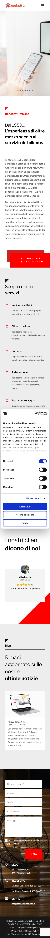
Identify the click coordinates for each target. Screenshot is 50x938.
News (22, 724)
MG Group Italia (35, 934)
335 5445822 (38, 891)
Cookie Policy (32, 931)
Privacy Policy (18, 931)
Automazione (20, 372)
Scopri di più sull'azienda (30, 260)
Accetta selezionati (25, 515)
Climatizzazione (21, 326)
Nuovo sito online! (17, 722)
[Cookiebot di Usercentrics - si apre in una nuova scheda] (35, 413)
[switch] (43, 469)
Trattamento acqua (23, 400)
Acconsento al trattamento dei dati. (22, 842)
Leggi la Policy (12, 843)
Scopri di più (19, 65)
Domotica (16, 40)
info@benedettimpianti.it (23, 903)
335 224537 (35, 886)
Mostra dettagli (33, 498)
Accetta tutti (25, 506)
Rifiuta (25, 523)
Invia (33, 854)
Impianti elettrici (22, 305)
